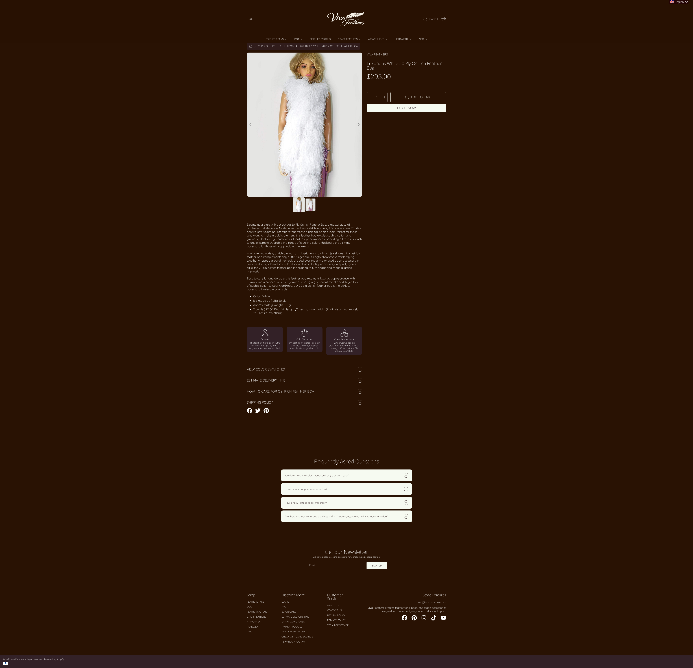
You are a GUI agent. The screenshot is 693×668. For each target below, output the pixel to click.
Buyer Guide (289, 611)
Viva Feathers (377, 54)
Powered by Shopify (54, 659)
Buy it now (406, 108)
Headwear (402, 39)
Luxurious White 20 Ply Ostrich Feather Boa (328, 46)
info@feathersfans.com (432, 602)
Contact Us (334, 610)
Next (358, 124)
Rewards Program (293, 641)
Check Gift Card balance (297, 636)
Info (422, 39)
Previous (250, 124)
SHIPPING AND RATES (293, 621)
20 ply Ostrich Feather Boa (276, 46)
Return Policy (336, 615)
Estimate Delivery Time (295, 616)
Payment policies (292, 626)
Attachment (376, 39)
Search (286, 601)
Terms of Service (337, 625)
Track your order (293, 631)
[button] (431, 19)
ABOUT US (333, 605)
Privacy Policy (336, 620)
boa (297, 39)
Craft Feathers (348, 39)
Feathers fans (274, 39)
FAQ (284, 606)
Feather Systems (257, 611)
